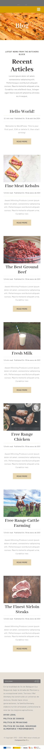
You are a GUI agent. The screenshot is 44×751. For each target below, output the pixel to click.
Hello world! (22, 111)
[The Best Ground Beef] (22, 237)
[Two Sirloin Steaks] (22, 577)
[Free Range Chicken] (22, 404)
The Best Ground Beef (22, 269)
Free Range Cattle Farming (22, 523)
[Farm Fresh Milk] (22, 323)
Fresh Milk (22, 353)
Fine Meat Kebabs (22, 186)
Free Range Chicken (22, 437)
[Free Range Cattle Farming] (22, 490)
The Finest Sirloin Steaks (22, 609)
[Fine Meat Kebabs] (22, 156)
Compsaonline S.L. (22, 740)
